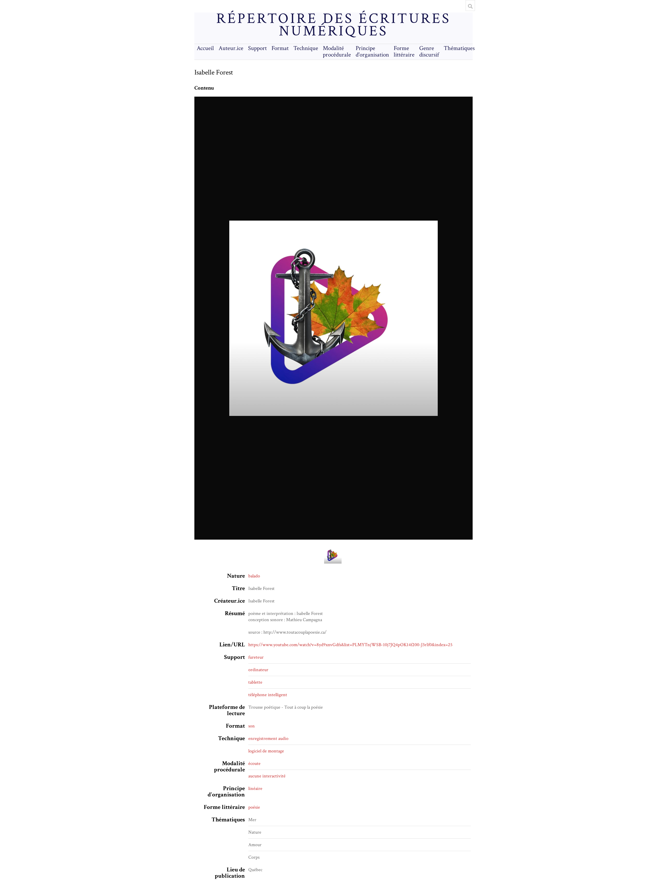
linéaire (255, 788)
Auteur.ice (231, 48)
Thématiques (459, 48)
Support (257, 48)
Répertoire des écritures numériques (333, 25)
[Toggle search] (470, 6)
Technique (305, 48)
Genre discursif (429, 52)
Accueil (205, 48)
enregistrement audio (268, 738)
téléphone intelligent (267, 695)
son (251, 726)
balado (254, 576)
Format (280, 48)
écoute (254, 763)
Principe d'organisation (372, 52)
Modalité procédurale (337, 52)
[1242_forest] (333, 318)
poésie (254, 807)
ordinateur (258, 670)
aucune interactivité (267, 776)
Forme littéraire (404, 52)
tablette (255, 682)
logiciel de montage (266, 751)
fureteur (256, 657)
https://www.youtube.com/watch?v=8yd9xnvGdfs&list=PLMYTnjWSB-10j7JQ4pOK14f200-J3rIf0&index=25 (350, 645)
